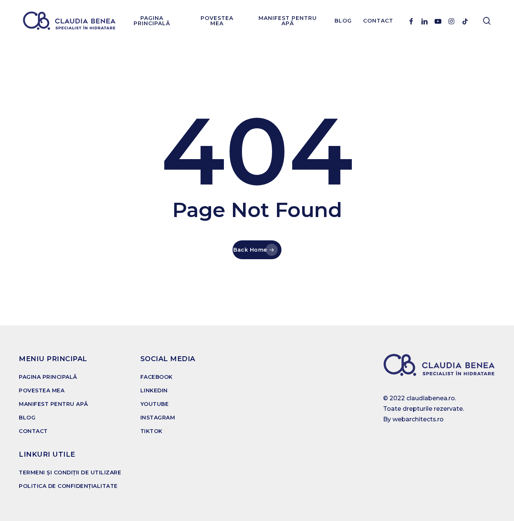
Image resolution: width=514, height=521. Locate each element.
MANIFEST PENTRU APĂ (53, 404)
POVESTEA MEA (41, 390)
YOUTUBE (154, 404)
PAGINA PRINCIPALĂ (48, 377)
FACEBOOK (156, 377)
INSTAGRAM (157, 417)
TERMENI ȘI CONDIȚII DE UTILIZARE (70, 472)
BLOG (27, 417)
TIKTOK (151, 431)
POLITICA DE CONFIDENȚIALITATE (68, 486)
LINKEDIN (154, 390)
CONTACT (33, 431)
